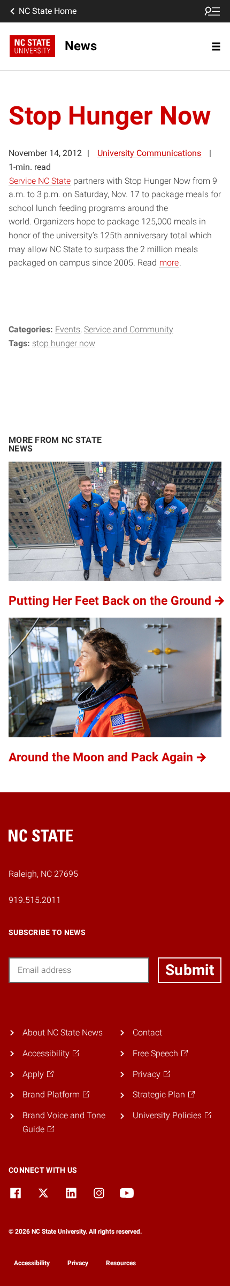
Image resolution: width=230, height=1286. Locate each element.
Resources (121, 1263)
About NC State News (62, 1032)
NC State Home (47, 11)
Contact (147, 1032)
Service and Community (128, 329)
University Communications (149, 153)
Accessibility (32, 1263)
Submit (189, 970)
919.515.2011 (35, 900)
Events (67, 329)
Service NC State (40, 181)
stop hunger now (63, 343)
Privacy (77, 1263)
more (169, 263)
